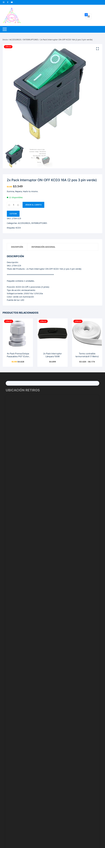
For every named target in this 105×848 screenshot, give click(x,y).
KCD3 (18, 227)
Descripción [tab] (17, 247)
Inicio (5, 39)
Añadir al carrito (33, 205)
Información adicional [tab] (43, 247)
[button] (97, 49)
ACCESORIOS (15, 39)
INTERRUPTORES (30, 39)
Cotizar (13, 214)
